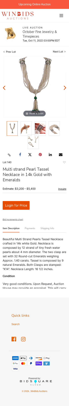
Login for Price (16, 205)
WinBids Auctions (38, 391)
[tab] (11, 230)
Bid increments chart (13, 219)
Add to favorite (64, 163)
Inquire (62, 189)
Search (16, 324)
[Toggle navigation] (61, 15)
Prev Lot (10, 51)
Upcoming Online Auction (35, 4)
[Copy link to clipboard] (9, 155)
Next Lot (58, 51)
